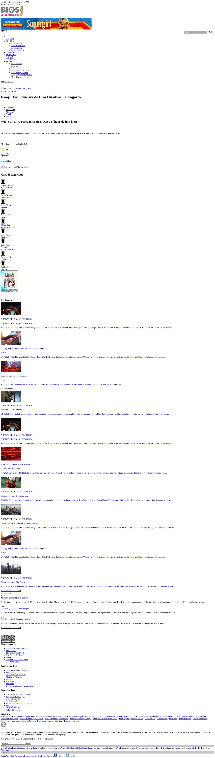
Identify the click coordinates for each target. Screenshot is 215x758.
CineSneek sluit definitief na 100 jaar (15, 619)
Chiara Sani (5, 225)
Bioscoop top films (43, 716)
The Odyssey (11, 651)
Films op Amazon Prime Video (105, 719)
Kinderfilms (15, 68)
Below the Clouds (13, 710)
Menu (3, 746)
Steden (9, 748)
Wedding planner (7, 226)
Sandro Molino (7, 186)
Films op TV (16, 66)
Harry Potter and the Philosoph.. (18, 694)
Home (3, 89)
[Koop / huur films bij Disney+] (5, 156)
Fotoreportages (185, 719)
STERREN (10, 59)
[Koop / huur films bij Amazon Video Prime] (6, 162)
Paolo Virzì (5, 235)
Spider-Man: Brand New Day (17, 648)
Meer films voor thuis (19, 77)
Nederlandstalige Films (83, 748)
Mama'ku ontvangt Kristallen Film (14, 598)
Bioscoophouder (30, 756)
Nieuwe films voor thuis (126, 716)
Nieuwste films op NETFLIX (31, 719)
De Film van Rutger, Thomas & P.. (19, 686)
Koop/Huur (10, 116)
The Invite (10, 684)
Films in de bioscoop (41, 748)
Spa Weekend (11, 701)
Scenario (5, 246)
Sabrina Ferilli (6, 215)
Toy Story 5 (10, 681)
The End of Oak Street (15, 653)
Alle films (5, 721)
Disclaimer (42, 756)
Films (10, 89)
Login (3, 756)
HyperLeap (48, 739)
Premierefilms (16, 48)
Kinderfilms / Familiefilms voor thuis (151, 716)
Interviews (173, 719)
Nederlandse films (60, 716)
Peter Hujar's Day (13, 708)
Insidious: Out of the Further (17, 659)
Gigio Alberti (6, 205)
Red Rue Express (13, 699)
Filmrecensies (162, 719)
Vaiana (8, 679)
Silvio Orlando (7, 185)
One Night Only (12, 662)
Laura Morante (7, 195)
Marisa (6, 216)
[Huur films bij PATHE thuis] (4, 151)
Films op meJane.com (196, 716)
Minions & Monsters (14, 677)
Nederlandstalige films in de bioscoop (83, 716)
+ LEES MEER (7, 249)
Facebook (61, 756)
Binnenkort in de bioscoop (24, 716)
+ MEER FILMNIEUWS (11, 591)
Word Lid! (10, 756)
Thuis (114, 748)
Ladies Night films (55, 721)
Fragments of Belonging (15, 697)
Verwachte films (17, 50)
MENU (4, 31)
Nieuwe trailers (137, 719)
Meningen (10, 112)
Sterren (109, 748)
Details (8, 114)
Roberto (6, 206)
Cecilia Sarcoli (7, 196)
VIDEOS (9, 57)
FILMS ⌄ (10, 41)
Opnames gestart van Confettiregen (15, 608)
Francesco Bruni (7, 257)
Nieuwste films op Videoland (56, 719)
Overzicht (10, 107)
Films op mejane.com (19, 73)
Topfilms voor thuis (107, 716)
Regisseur (5, 236)
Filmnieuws (21, 748)
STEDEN (10, 39)
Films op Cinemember (9, 719)
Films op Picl (124, 719)
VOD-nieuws (16, 64)
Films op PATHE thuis (20, 70)
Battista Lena (6, 267)
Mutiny (9, 657)
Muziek (6, 268)
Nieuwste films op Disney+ (80, 719)
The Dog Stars (11, 705)
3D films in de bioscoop (36, 721)
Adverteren (19, 756)
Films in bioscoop (18, 46)
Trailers (30, 748)
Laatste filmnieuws (200, 719)
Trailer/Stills (10, 110)
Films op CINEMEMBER (21, 75)
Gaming (76, 721)
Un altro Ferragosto (22, 89)
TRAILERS (11, 55)
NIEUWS (10, 52)
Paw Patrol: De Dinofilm (16, 655)
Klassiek (67, 721)
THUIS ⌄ (10, 61)
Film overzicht (16, 43)
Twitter (72, 756)
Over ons (50, 756)
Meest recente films (18, 721)
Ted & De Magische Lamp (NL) (18, 703)
